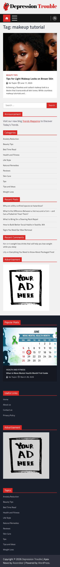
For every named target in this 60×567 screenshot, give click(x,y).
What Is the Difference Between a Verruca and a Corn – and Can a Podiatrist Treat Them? (29, 212)
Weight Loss (8, 191)
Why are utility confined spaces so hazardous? (23, 205)
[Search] (54, 18)
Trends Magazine (31, 121)
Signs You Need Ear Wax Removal (17, 229)
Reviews (6, 170)
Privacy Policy (9, 415)
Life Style (7, 160)
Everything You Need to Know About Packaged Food (31, 252)
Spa (4, 181)
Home (5, 399)
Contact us (7, 409)
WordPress (43, 563)
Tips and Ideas (9, 186)
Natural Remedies (11, 165)
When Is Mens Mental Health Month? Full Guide (27, 373)
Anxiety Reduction (11, 138)
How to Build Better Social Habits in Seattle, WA (24, 224)
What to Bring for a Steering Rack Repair (20, 219)
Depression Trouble (32, 559)
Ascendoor (18, 563)
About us (7, 404)
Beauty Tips (12, 75)
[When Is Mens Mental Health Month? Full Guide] (30, 346)
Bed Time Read (9, 149)
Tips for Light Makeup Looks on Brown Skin (29, 78)
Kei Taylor (13, 83)
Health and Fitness (11, 154)
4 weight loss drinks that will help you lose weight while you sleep (27, 245)
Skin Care (7, 176)
